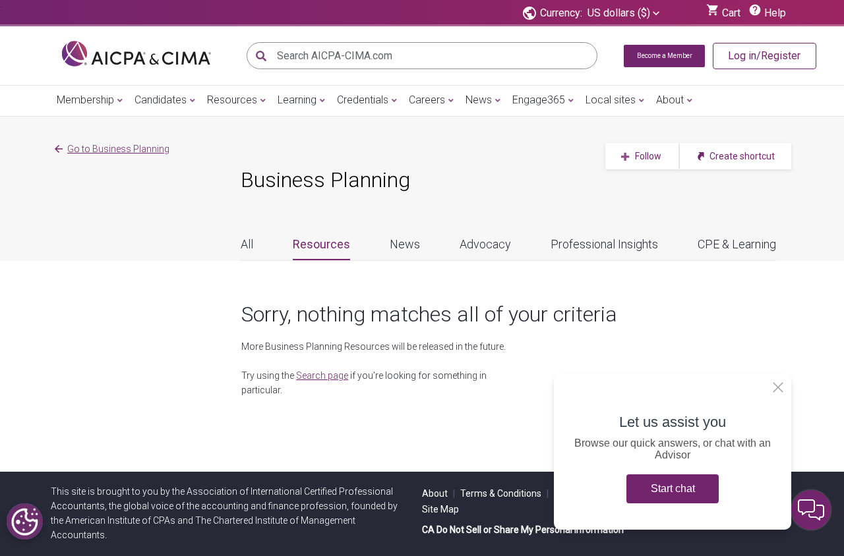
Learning (297, 100)
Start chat (673, 488)
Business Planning (325, 179)
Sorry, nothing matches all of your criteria (429, 314)
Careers (427, 100)
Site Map (440, 509)
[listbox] (623, 13)
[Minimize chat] (811, 510)
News (479, 100)
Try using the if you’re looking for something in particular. (364, 382)
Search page (322, 375)
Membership (85, 100)
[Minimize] (778, 387)
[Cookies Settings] (25, 521)
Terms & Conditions (504, 493)
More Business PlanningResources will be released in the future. (373, 346)
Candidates (161, 100)
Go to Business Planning (118, 149)
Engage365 (538, 100)
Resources (232, 100)
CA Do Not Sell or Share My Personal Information (523, 529)
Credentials (362, 100)
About (670, 100)
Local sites (611, 100)
